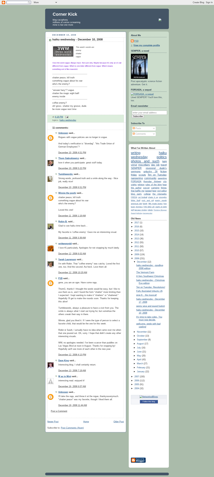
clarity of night (161, 207)
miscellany (144, 164)
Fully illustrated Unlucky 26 (149, 291)
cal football (142, 197)
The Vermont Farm (145, 272)
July (139, 348)
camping (155, 188)
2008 (137, 258)
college (147, 194)
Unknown (63, 133)
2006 (137, 380)
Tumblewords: (65, 174)
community (150, 178)
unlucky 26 (150, 171)
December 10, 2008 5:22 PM (72, 168)
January (141, 371)
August (140, 344)
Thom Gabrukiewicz (68, 158)
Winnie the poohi (67, 193)
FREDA (134, 197)
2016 (137, 226)
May (139, 356)
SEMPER (136, 168)
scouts (142, 174)
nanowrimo (137, 178)
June (139, 352)
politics (162, 157)
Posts (138, 128)
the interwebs (159, 194)
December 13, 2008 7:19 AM (72, 370)
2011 (137, 246)
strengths (163, 197)
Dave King (63, 360)
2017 (137, 222)
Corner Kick (65, 14)
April (139, 359)
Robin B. (62, 221)
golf (132, 210)
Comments (140, 134)
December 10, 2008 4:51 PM (72, 152)
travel (164, 164)
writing (135, 153)
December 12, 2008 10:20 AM (72, 272)
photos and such (145, 161)
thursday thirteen (152, 181)
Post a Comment (59, 411)
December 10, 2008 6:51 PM (72, 187)
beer (154, 191)
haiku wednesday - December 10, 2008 (77, 39)
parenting (162, 178)
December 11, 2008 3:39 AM (72, 238)
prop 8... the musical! (146, 295)
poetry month (161, 200)
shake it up (153, 197)
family (145, 204)
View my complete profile (146, 45)
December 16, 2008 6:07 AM (72, 386)
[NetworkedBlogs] (149, 397)
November (142, 332)
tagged (148, 191)
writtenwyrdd (65, 244)
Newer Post (53, 422)
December (142, 262)
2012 (137, 242)
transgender (147, 213)
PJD (60, 278)
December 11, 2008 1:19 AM (72, 216)
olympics (139, 207)
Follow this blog (149, 402)
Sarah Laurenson (67, 259)
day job (155, 164)
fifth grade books (155, 204)
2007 (137, 376)
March (140, 363)
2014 (137, 234)
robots (150, 210)
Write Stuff (135, 200)
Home (86, 422)
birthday (139, 213)
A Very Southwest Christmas (150, 276)
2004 (137, 388)
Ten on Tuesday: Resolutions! (150, 287)
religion (141, 185)
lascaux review (140, 210)
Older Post (119, 422)
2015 (137, 230)
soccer (146, 188)
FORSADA (136, 181)
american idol (136, 204)
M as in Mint (64, 376)
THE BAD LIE (148, 207)
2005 (137, 384)
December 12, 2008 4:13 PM (72, 355)
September (142, 340)
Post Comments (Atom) (72, 428)
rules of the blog (153, 185)
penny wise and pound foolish (150, 306)
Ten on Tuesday (157, 174)
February (141, 367)
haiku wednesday (68, 120)
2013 (137, 238)
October (141, 336)
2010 (137, 250)
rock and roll (147, 200)
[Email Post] (66, 117)
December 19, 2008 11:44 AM (72, 405)
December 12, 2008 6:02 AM (72, 254)
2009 (137, 254)
